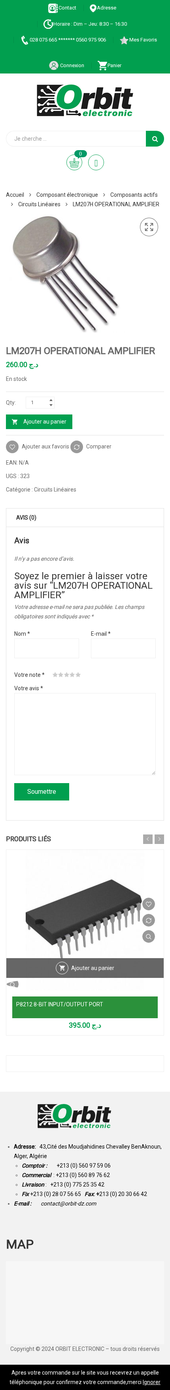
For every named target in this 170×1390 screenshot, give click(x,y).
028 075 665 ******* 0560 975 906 (68, 40)
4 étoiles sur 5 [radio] (72, 675)
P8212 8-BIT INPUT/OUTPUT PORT (59, 1004)
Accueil (15, 195)
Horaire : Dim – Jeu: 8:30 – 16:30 (90, 24)
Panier (114, 65)
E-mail (101, 634)
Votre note (29, 675)
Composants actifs (134, 195)
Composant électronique (67, 195)
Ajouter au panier (44, 421)
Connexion (71, 65)
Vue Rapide (148, 936)
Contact (67, 8)
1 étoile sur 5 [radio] (55, 675)
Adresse (106, 8)
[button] (149, 227)
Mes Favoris (143, 40)
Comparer (98, 446)
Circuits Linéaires (39, 204)
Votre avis (28, 688)
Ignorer (152, 1382)
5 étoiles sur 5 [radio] (78, 675)
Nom (22, 634)
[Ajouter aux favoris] (148, 904)
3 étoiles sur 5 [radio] (67, 675)
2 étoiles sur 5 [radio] (61, 675)
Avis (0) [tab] (26, 517)
